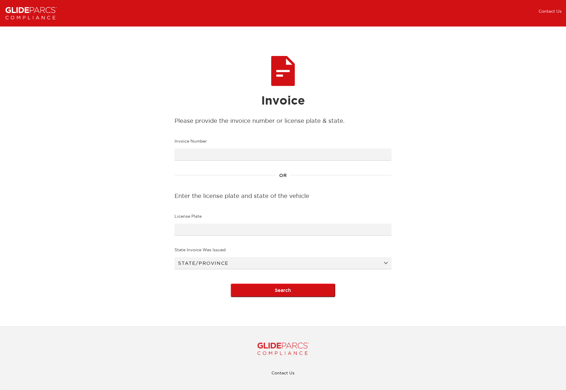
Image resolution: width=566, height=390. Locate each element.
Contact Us (550, 11)
